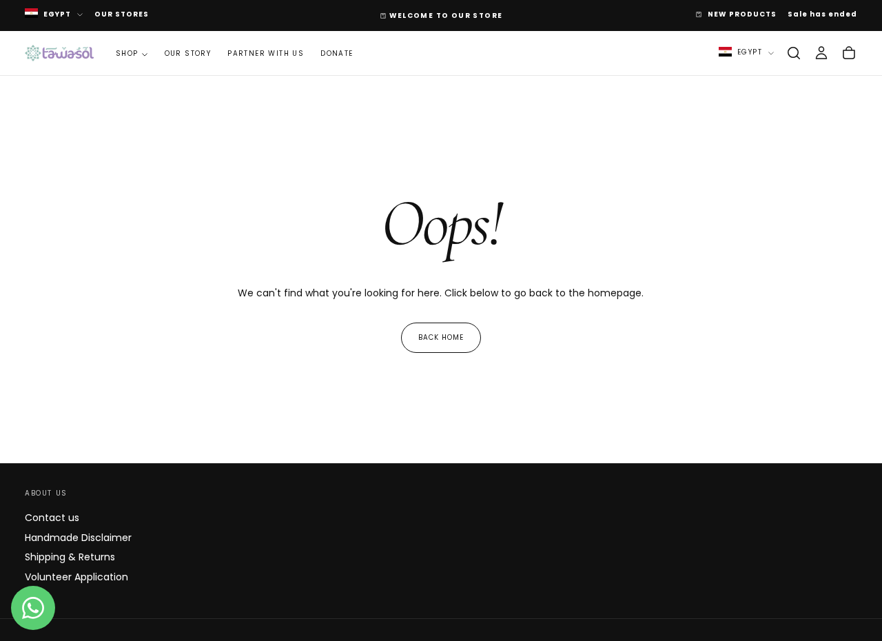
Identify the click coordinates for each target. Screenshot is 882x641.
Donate (336, 53)
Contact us (52, 518)
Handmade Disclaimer (78, 538)
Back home (441, 337)
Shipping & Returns (70, 557)
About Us (46, 493)
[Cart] (849, 53)
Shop (127, 53)
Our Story (188, 53)
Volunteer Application (76, 577)
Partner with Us (265, 53)
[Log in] (821, 53)
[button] (794, 53)
